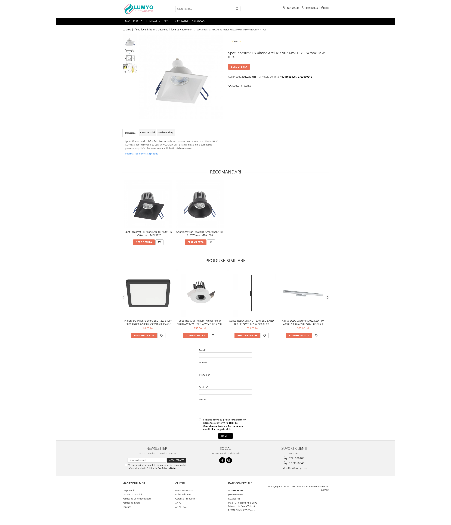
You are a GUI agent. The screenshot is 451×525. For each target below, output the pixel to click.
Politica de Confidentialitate (161, 468)
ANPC (178, 502)
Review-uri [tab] (165, 132)
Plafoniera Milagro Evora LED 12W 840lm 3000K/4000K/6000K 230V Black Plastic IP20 (148, 322)
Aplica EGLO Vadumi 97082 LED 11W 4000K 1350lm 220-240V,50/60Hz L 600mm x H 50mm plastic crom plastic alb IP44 (303, 322)
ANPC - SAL (181, 506)
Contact (126, 506)
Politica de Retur (183, 494)
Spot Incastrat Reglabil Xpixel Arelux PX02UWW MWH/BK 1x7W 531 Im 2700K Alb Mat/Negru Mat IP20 (200, 322)
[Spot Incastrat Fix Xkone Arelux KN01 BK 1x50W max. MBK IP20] (200, 204)
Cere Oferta (239, 66)
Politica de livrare (131, 502)
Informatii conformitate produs (141, 153)
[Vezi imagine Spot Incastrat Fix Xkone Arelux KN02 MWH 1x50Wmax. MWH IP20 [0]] (130, 41)
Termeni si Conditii (132, 494)
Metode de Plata (184, 490)
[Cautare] (237, 9)
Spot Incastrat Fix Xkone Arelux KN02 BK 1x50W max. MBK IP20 (148, 233)
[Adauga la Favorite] (159, 242)
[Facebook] (222, 460)
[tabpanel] (181, 77)
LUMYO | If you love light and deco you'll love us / (152, 29)
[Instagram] (229, 460)
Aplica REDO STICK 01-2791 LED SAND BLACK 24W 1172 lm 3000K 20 (251, 322)
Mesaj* (202, 399)
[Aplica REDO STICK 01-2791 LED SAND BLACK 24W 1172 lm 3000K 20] (251, 293)
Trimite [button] (225, 436)
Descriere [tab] (130, 132)
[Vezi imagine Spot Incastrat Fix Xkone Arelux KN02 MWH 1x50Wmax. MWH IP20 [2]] (130, 68)
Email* (202, 350)
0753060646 (296, 463)
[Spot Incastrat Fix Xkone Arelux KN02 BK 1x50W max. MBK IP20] (148, 204)
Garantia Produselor (185, 498)
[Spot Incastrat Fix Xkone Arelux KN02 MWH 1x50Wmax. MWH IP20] (181, 77)
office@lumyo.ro (296, 468)
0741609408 (296, 458)
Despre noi (128, 490)
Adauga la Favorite (241, 85)
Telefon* (203, 387)
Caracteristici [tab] (147, 132)
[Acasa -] (140, 9)
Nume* (203, 362)
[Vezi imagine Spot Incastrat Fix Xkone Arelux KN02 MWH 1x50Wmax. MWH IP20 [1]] (130, 56)
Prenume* (204, 374)
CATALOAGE (199, 21)
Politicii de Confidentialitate (220, 424)
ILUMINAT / (189, 29)
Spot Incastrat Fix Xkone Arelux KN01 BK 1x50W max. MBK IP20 (200, 233)
